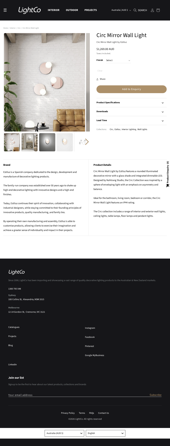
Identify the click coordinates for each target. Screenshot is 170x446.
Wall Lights (142, 129)
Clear (99, 71)
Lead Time (101, 120)
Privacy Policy (68, 413)
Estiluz (117, 129)
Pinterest (89, 346)
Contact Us (103, 413)
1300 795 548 (14, 288)
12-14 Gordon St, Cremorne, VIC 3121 (26, 312)
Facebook (90, 337)
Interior (13, 28)
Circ (19, 28)
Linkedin (12, 364)
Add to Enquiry (131, 89)
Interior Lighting (129, 129)
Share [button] (102, 79)
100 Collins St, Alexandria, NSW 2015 (26, 299)
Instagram (90, 328)
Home (5, 28)
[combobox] (64, 433)
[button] (55, 10)
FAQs (91, 413)
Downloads (102, 111)
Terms (82, 413)
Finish (99, 60)
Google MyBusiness (94, 355)
